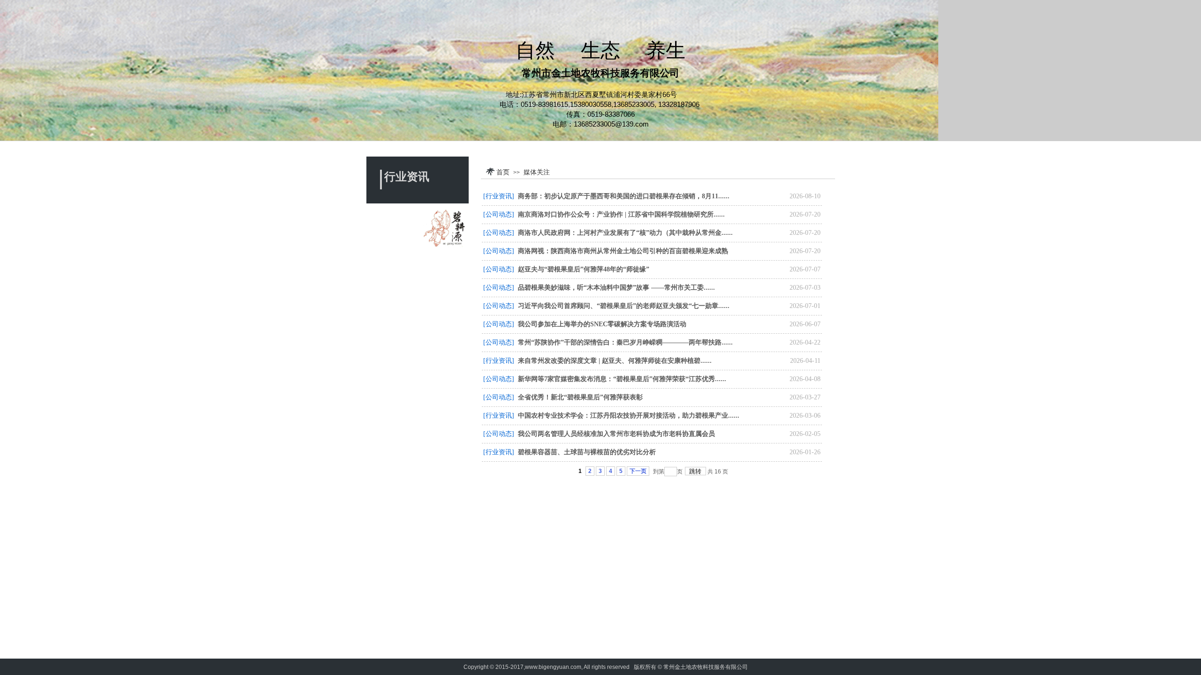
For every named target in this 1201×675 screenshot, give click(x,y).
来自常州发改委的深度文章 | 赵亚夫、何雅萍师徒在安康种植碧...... (615, 360)
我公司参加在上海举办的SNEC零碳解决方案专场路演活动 (602, 324)
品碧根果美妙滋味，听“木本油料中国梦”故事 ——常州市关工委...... (616, 287)
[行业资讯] (498, 196)
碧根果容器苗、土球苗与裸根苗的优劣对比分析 (587, 452)
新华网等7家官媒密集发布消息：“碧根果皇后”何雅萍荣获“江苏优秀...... (622, 378)
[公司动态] (498, 214)
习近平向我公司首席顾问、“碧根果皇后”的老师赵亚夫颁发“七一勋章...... (624, 305)
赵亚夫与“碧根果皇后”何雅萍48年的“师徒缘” (583, 269)
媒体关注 (537, 172)
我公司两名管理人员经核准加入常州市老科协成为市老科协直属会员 (616, 433)
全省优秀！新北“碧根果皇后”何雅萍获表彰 (580, 397)
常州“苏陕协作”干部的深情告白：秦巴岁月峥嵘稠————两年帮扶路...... (625, 342)
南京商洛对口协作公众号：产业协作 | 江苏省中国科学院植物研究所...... (621, 214)
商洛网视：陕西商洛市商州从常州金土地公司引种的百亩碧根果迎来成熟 (623, 251)
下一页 (638, 471)
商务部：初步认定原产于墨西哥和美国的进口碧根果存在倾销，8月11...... (624, 196)
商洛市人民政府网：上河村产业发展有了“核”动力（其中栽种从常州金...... (625, 232)
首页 (502, 172)
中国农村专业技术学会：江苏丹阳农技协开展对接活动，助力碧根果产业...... (628, 415)
